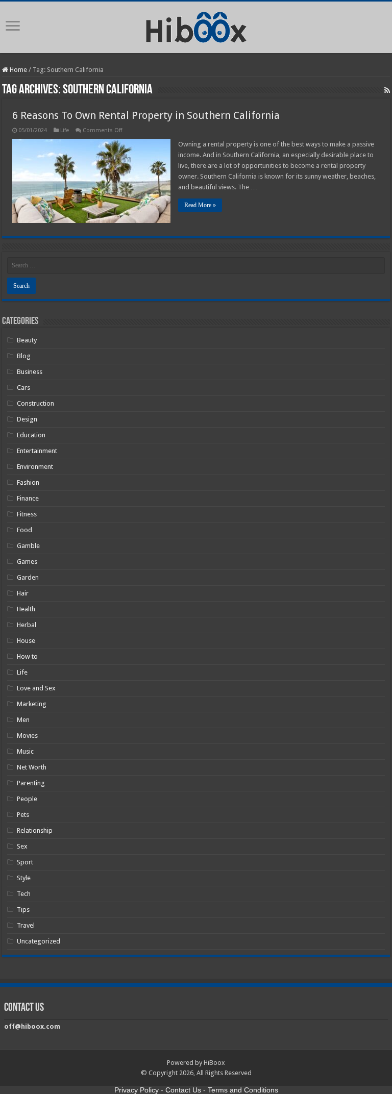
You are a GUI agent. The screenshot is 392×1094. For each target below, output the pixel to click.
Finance (28, 498)
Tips (23, 909)
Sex (22, 846)
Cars (23, 387)
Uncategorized (38, 941)
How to (27, 656)
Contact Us (183, 1090)
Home (17, 69)
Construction (35, 403)
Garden (28, 577)
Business (29, 372)
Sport (25, 862)
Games (27, 561)
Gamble (28, 546)
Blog (24, 356)
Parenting (31, 783)
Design (27, 419)
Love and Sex (36, 688)
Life (64, 130)
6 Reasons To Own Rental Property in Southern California (146, 115)
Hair (23, 593)
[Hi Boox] (196, 25)
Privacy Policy (136, 1090)
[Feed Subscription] (387, 90)
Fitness (27, 514)
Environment (35, 466)
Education (31, 435)
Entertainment (37, 451)
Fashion (28, 482)
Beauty (27, 340)
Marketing (31, 704)
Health (26, 609)
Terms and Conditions (243, 1090)
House (26, 640)
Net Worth (31, 767)
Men (23, 720)
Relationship (35, 830)
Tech (24, 894)
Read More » (200, 205)
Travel (26, 925)
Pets (23, 814)
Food (24, 530)
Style (24, 878)
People (27, 799)
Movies (27, 735)
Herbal (26, 625)
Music (25, 751)
